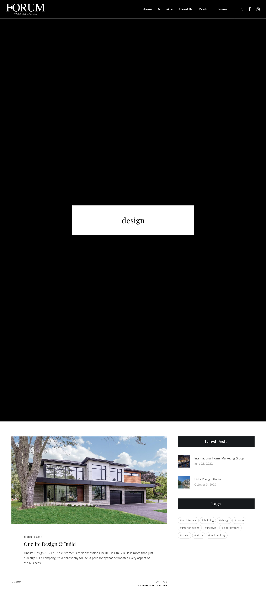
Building (162, 586)
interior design (191, 528)
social (185, 535)
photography (231, 528)
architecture (189, 520)
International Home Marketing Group (219, 458)
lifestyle (211, 528)
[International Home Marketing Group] (184, 461)
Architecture (146, 586)
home (240, 520)
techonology (218, 535)
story (200, 535)
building (209, 520)
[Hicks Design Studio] (184, 482)
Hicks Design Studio (207, 479)
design (225, 520)
